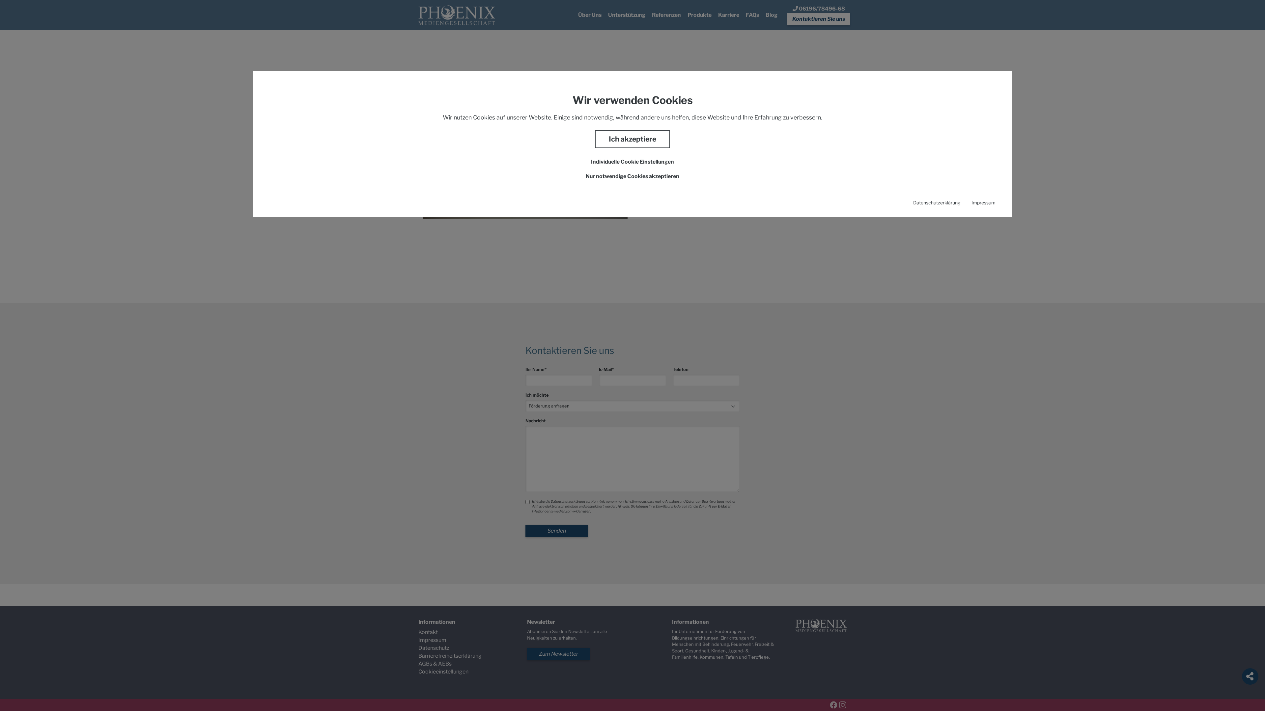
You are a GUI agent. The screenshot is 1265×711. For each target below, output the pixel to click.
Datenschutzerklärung (936, 202)
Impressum (983, 202)
